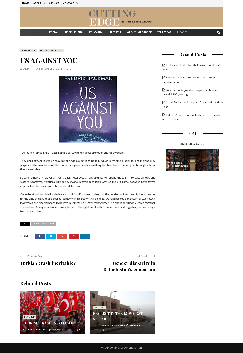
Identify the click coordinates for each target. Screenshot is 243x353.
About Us (39, 3)
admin (27, 68)
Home (25, 3)
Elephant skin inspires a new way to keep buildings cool (188, 79)
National (53, 32)
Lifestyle (115, 32)
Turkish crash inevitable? (48, 263)
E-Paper (182, 32)
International (74, 32)
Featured (29, 317)
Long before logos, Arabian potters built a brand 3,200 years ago (189, 92)
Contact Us (70, 3)
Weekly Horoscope (139, 32)
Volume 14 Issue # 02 (51, 50)
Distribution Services (192, 144)
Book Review (29, 50)
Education (96, 32)
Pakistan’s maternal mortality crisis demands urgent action (191, 117)
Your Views (164, 32)
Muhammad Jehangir (110, 325)
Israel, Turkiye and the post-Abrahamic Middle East (192, 104)
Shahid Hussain (36, 329)
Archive (54, 3)
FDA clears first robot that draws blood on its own (191, 67)
